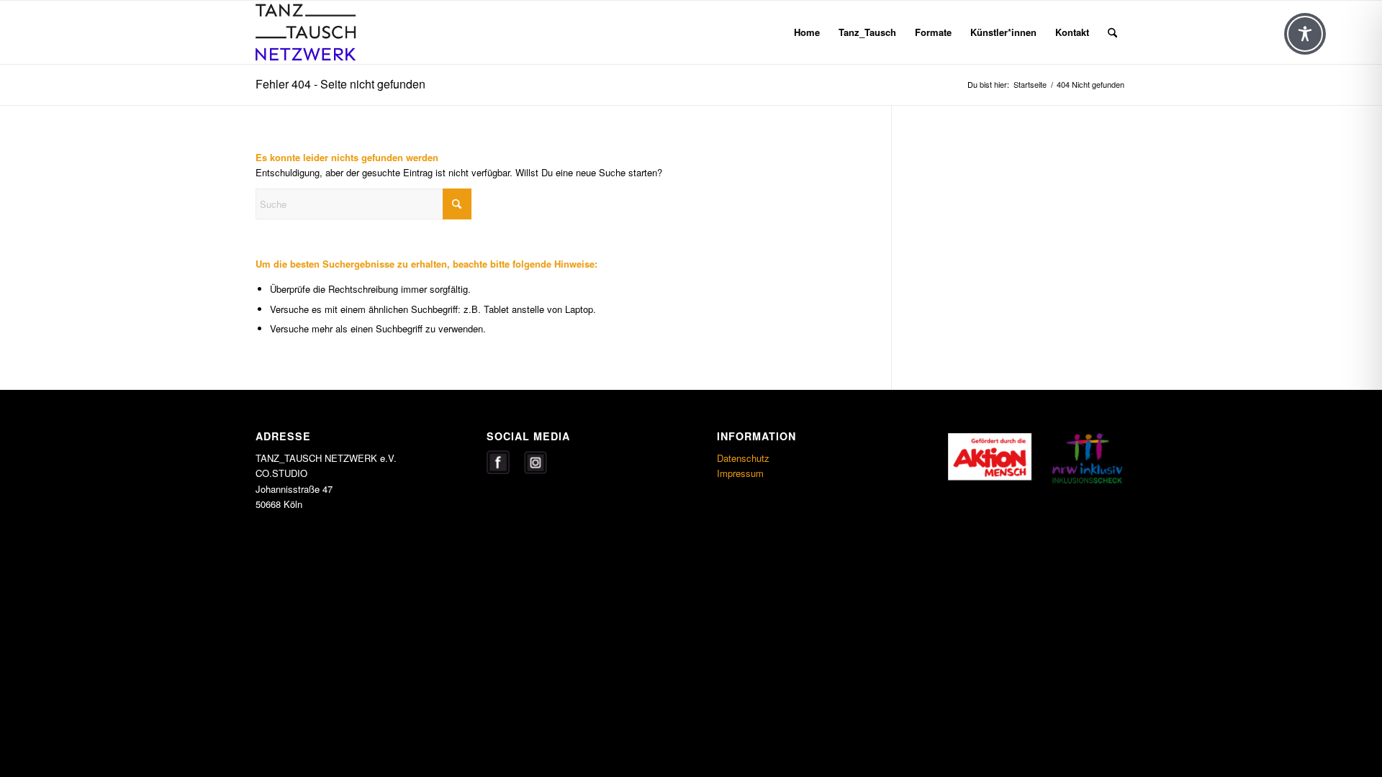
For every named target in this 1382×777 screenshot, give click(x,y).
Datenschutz (743, 458)
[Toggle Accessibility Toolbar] (1305, 33)
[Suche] (1112, 32)
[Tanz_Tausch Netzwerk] (325, 32)
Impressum (740, 473)
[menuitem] (807, 32)
